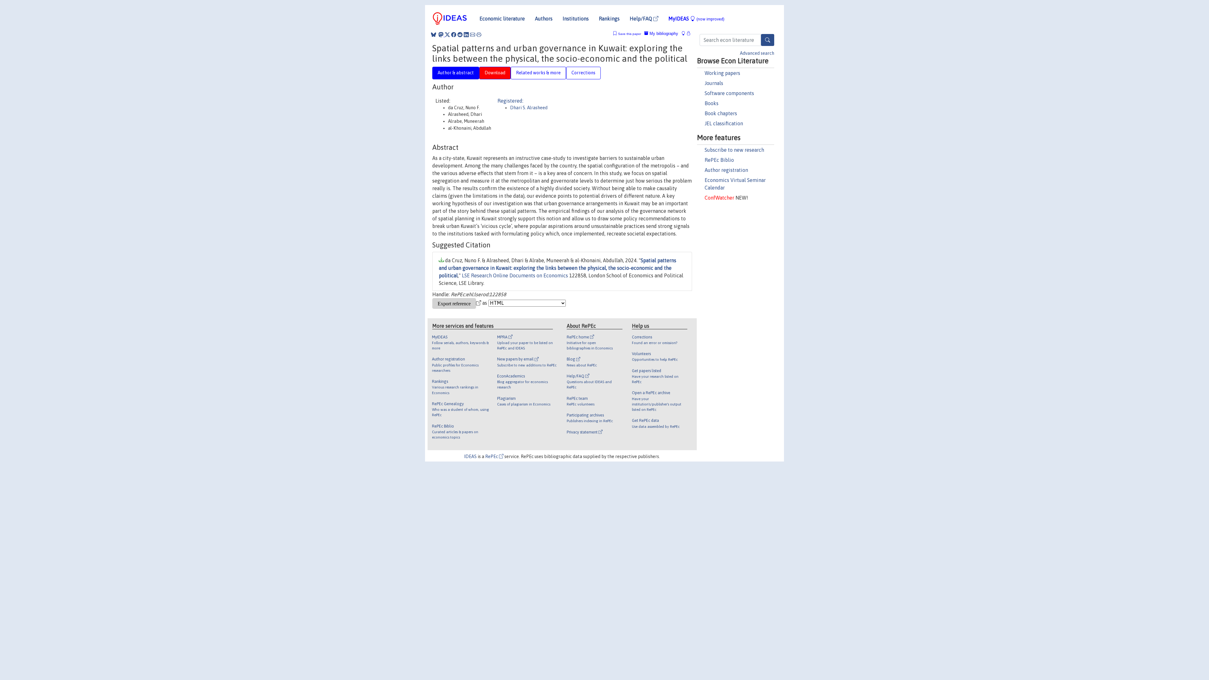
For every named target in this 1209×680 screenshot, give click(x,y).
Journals (714, 83)
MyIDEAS (696, 18)
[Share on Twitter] (447, 34)
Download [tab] (495, 72)
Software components (729, 93)
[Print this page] (478, 34)
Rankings (609, 18)
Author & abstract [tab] (456, 72)
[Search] (767, 40)
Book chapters (721, 113)
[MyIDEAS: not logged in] (685, 34)
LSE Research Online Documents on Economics (515, 275)
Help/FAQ (641, 18)
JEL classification (724, 123)
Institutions (576, 18)
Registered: (510, 101)
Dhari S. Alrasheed (529, 107)
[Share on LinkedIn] (466, 34)
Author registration (726, 170)
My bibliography (663, 33)
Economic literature (502, 18)
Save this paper (629, 34)
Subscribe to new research (734, 150)
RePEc (492, 456)
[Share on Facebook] (453, 34)
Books (711, 103)
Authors (544, 18)
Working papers (722, 73)
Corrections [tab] (583, 72)
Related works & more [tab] (538, 72)
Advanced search (757, 53)
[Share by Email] (472, 34)
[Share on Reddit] (460, 34)
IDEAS (470, 456)
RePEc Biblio (719, 160)
